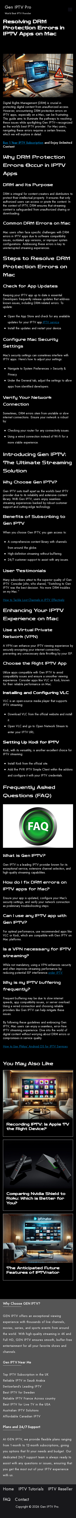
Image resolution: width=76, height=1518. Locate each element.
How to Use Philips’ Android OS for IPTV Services (35, 1046)
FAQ (7, 1499)
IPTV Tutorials (31, 1489)
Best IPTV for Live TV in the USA (27, 1404)
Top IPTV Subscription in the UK (26, 1374)
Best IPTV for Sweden (19, 1392)
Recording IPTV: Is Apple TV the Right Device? (37, 1126)
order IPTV (55, 973)
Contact (22, 1499)
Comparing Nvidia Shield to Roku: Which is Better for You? (35, 1198)
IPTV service (51, 322)
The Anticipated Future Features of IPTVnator (33, 1270)
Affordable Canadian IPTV (22, 1416)
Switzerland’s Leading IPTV (22, 1386)
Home (8, 1489)
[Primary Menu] (70, 10)
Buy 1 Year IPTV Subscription (23, 143)
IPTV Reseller (60, 1489)
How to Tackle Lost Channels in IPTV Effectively (34, 600)
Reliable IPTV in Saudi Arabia (24, 1380)
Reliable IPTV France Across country (29, 1398)
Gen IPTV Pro (18, 7)
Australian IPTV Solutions (21, 1410)
